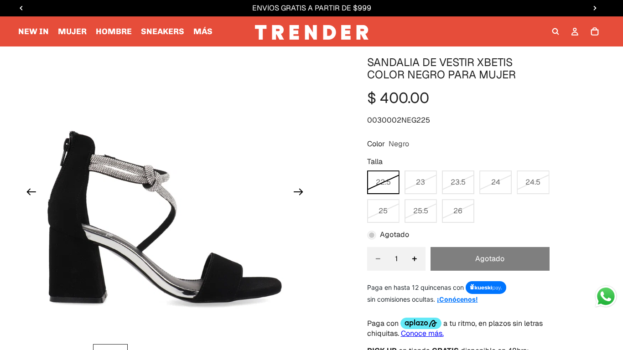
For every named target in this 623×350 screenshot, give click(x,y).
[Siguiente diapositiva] (301, 193)
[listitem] (203, 31)
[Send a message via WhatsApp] (605, 296)
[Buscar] (555, 31)
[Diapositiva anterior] (28, 193)
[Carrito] (595, 31)
